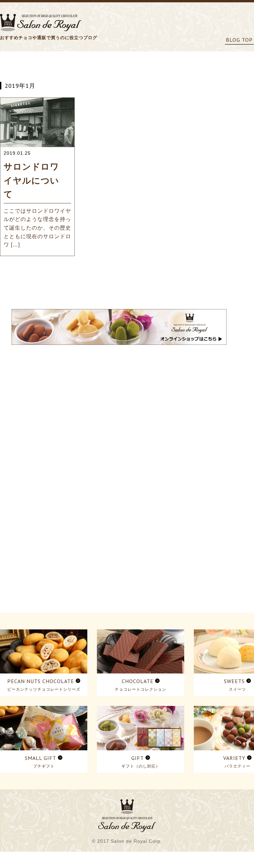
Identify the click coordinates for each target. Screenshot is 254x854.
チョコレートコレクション (140, 689)
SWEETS (234, 681)
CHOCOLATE (137, 681)
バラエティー (237, 766)
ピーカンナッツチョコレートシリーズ (43, 689)
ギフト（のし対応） (140, 766)
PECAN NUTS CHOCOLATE (40, 681)
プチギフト (44, 766)
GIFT (137, 758)
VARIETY (234, 758)
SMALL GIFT (40, 758)
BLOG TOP (239, 39)
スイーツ (237, 689)
